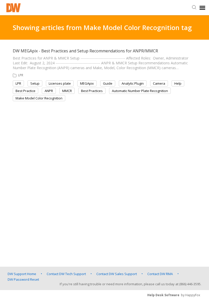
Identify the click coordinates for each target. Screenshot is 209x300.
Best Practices (92, 90)
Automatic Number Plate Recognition (140, 90)
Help (177, 83)
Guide (107, 83)
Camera (159, 83)
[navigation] (202, 7)
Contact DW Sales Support (116, 274)
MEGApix (87, 83)
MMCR (67, 90)
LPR (20, 75)
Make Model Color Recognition (39, 98)
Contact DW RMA (160, 274)
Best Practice (25, 90)
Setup (35, 83)
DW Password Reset (23, 279)
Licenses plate (60, 83)
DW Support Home (22, 274)
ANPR (49, 90)
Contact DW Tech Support (66, 274)
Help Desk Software (163, 295)
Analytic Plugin (133, 83)
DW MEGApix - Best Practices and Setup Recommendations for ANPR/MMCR (85, 51)
